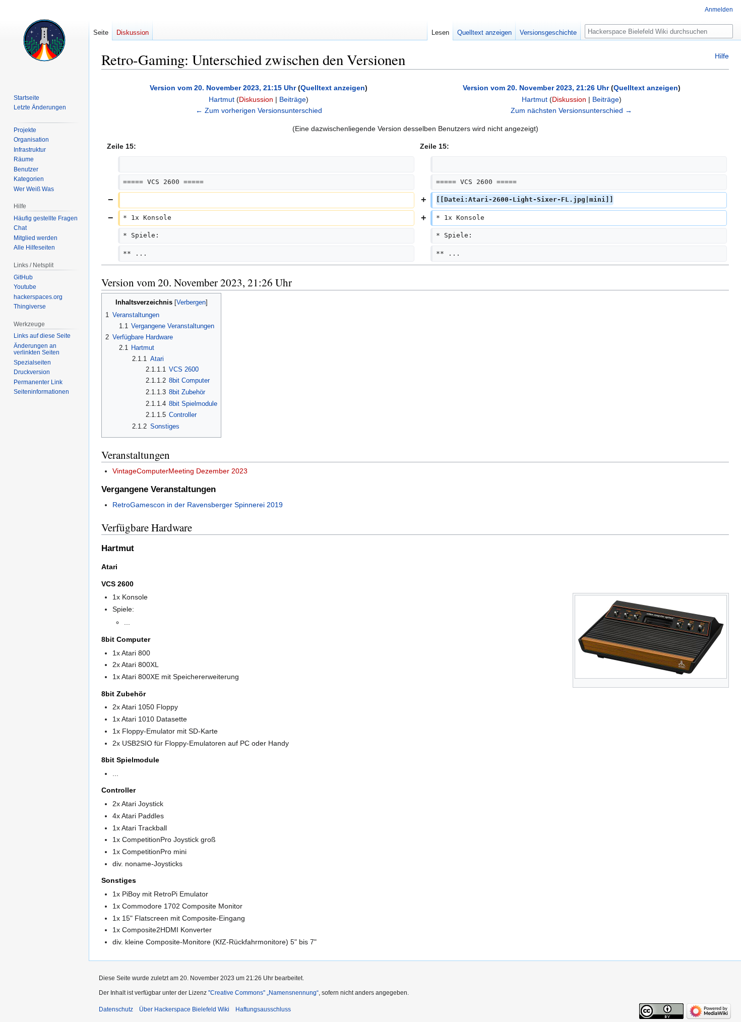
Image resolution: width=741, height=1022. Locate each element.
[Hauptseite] (44, 40)
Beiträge (292, 99)
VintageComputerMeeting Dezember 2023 (180, 471)
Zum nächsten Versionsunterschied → (571, 110)
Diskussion (256, 99)
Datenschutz (116, 1009)
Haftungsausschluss (263, 1009)
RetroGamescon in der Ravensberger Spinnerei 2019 (197, 505)
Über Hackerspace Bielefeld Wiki (184, 1009)
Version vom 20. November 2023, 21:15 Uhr (223, 88)
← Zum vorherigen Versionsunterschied (259, 110)
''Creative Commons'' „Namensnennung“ (263, 992)
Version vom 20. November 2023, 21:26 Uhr (536, 88)
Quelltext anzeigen (332, 88)
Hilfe (722, 56)
